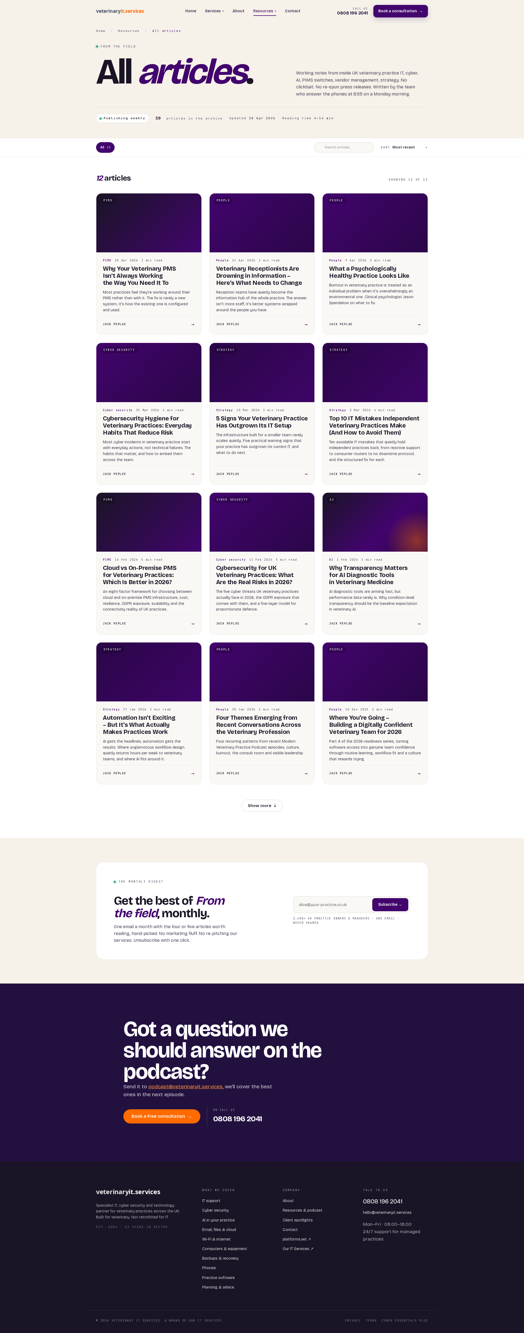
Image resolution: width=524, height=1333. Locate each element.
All (105, 147)
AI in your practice (218, 1220)
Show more (262, 805)
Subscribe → (390, 904)
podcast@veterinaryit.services (185, 1086)
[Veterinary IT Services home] (122, 11)
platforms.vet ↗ (297, 1239)
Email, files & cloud (219, 1229)
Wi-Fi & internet (216, 1239)
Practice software (218, 1277)
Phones (209, 1268)
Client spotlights (298, 1220)
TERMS (371, 1320)
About (239, 11)
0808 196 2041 (383, 1201)
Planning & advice (218, 1287)
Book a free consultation (162, 1116)
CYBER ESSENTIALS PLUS (405, 1320)
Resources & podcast (302, 1210)
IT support (211, 1200)
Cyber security (215, 1210)
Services (214, 11)
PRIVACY (353, 1320)
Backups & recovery (220, 1258)
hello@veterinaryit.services (387, 1212)
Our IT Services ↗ (298, 1249)
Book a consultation (400, 11)
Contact (292, 11)
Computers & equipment (224, 1249)
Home (190, 11)
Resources (264, 11)
